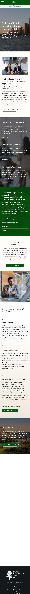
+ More (4, 230)
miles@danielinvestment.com (15, 582)
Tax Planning (6, 226)
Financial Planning (8, 219)
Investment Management (10, 223)
